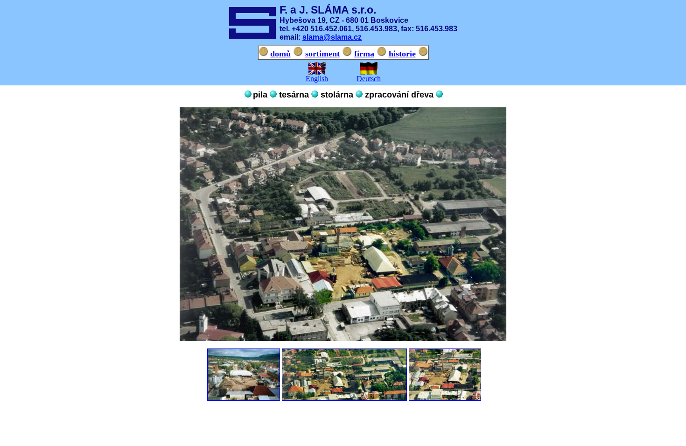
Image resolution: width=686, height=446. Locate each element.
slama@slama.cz (332, 37)
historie (402, 53)
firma (364, 53)
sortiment (322, 53)
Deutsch (369, 79)
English (317, 79)
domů (280, 53)
